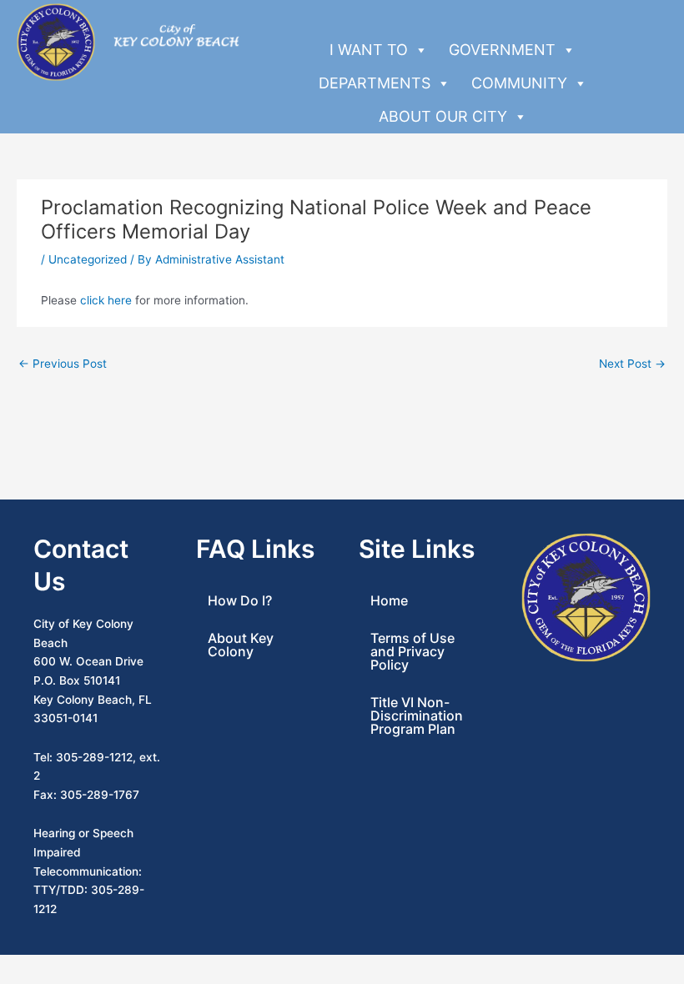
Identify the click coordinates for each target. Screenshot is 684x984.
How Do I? (240, 600)
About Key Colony (241, 645)
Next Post (632, 363)
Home (389, 600)
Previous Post (62, 363)
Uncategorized (87, 259)
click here (106, 300)
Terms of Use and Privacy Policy (412, 651)
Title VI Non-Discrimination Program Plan (416, 715)
